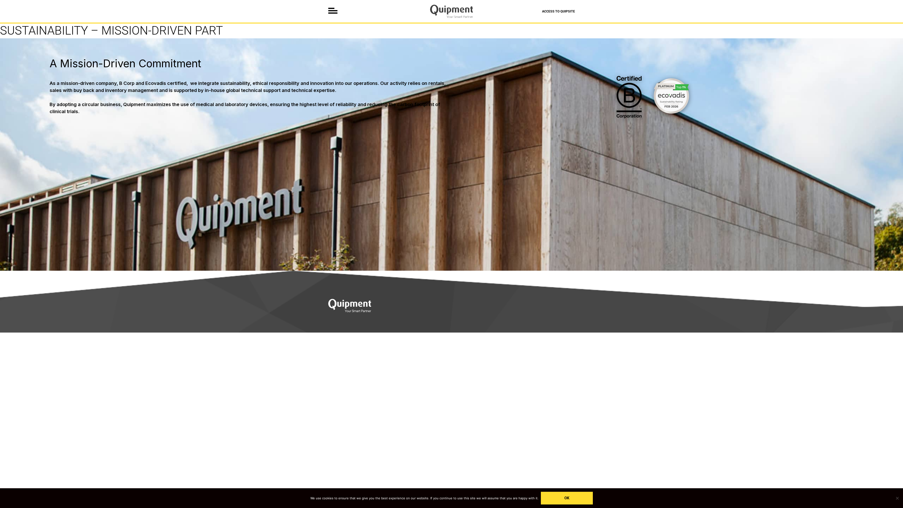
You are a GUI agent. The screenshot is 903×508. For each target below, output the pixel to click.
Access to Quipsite (558, 11)
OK (566, 498)
